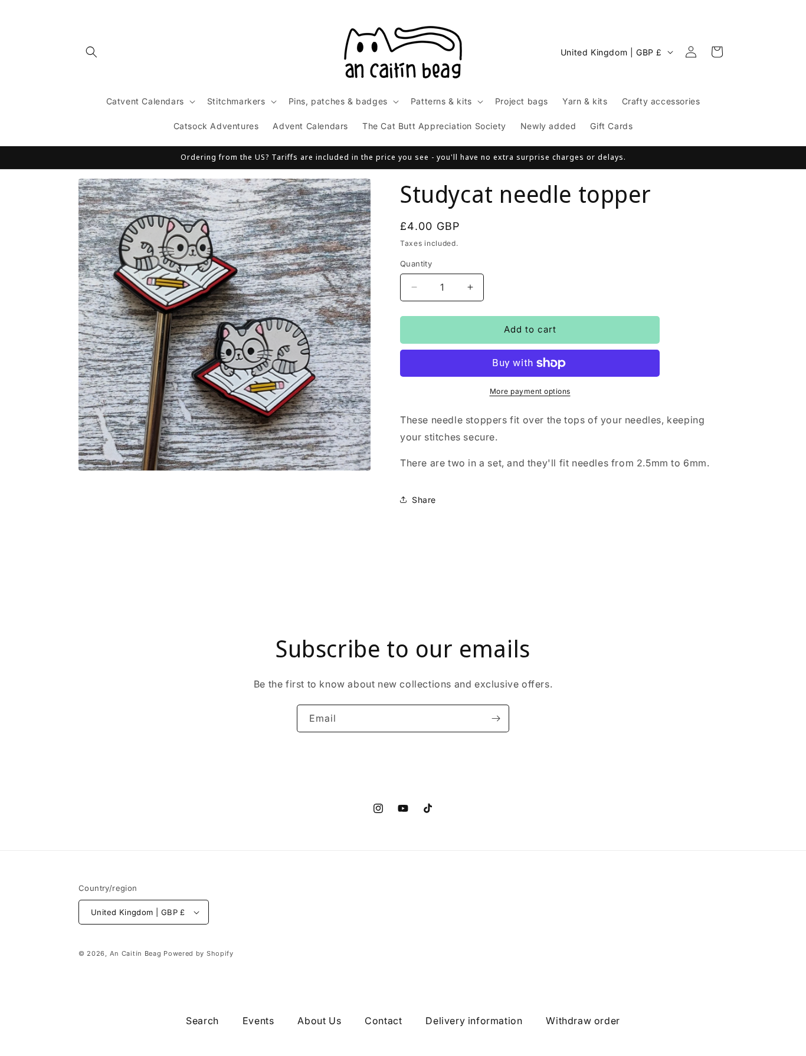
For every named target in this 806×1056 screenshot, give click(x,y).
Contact (383, 1021)
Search (202, 1021)
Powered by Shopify (198, 953)
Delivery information (473, 1021)
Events (258, 1021)
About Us (319, 1021)
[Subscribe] (496, 718)
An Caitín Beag (136, 953)
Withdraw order (583, 1021)
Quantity (416, 263)
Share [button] (424, 500)
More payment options (530, 391)
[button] (91, 52)
